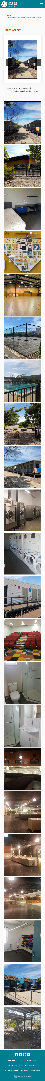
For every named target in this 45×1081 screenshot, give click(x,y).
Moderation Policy (15, 1065)
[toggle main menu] (42, 4)
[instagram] (24, 1054)
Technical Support (12, 1070)
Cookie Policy (35, 1070)
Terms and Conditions (15, 1060)
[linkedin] (20, 1054)
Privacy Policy (31, 1060)
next (38, 62)
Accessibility (29, 1065)
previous (9, 62)
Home (9, 15)
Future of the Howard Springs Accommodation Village (24, 18)
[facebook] (16, 1054)
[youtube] (28, 1054)
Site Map (24, 1070)
